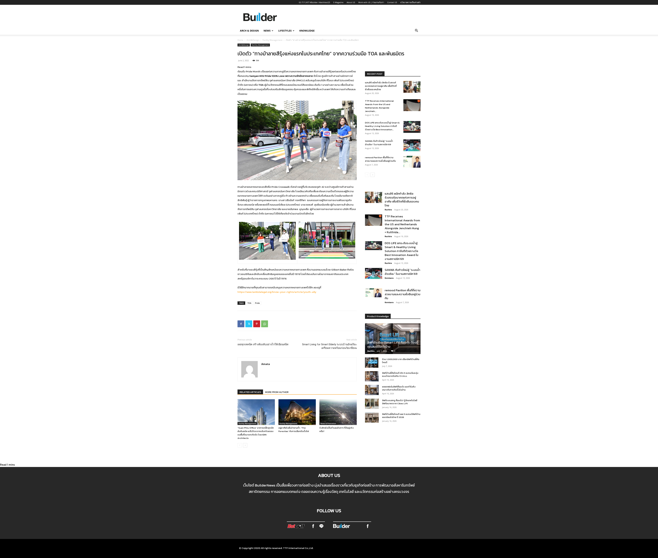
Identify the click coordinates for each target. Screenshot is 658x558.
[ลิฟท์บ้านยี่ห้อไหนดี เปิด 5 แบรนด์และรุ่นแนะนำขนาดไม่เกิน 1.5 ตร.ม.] (372, 376)
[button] (416, 31)
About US (351, 2)
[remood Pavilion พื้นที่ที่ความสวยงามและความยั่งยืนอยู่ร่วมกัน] (412, 162)
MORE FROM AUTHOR (277, 392)
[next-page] (245, 445)
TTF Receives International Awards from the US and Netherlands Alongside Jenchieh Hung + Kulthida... (402, 224)
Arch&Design (253, 40)
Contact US (392, 2)
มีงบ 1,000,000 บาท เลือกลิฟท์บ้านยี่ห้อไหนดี (400, 361)
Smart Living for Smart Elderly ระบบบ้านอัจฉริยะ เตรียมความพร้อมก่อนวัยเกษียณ (329, 346)
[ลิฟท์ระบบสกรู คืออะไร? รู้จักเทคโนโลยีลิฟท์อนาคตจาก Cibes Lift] (372, 404)
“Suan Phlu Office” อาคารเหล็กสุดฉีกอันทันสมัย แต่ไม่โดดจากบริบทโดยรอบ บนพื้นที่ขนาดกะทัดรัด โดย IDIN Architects (255, 433)
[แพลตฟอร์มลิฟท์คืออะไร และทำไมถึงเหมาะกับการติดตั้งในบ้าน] (372, 390)
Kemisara (389, 278)
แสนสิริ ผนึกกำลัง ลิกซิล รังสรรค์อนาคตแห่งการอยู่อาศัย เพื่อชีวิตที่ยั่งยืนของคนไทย (381, 86)
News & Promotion (328, 423)
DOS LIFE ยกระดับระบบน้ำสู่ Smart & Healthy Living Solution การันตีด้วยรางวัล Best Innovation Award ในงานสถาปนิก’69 (401, 251)
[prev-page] (239, 445)
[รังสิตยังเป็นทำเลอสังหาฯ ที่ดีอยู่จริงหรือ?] (338, 412)
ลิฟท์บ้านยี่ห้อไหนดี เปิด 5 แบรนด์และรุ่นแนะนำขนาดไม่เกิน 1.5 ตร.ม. (400, 374)
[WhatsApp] (264, 323)
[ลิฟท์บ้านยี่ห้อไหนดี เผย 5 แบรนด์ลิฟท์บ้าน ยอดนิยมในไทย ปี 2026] (372, 417)
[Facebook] (240, 323)
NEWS (267, 30)
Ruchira (388, 209)
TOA (249, 303)
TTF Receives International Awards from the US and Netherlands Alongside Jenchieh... (379, 106)
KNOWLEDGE (307, 30)
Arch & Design (249, 30)
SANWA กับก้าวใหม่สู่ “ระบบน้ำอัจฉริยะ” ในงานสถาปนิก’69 (379, 142)
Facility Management (272, 40)
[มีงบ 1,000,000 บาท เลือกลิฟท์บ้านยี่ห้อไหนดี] (372, 362)
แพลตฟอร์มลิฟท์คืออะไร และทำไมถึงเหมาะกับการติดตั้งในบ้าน (399, 388)
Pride (257, 303)
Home (240, 40)
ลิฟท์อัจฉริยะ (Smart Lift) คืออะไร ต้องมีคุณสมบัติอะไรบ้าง (392, 344)
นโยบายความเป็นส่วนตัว (410, 2)
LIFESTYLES (285, 30)
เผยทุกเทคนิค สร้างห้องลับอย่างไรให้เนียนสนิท (262, 344)
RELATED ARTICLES (250, 392)
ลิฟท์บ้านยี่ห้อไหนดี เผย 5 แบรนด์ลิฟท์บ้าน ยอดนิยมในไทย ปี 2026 (401, 415)
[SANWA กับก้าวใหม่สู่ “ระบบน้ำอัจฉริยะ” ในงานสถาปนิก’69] (412, 145)
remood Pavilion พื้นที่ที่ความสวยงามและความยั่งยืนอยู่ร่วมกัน (380, 159)
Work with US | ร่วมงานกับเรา (371, 2)
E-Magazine (338, 2)
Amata (265, 364)
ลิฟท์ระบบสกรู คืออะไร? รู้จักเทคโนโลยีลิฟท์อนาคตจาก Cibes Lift (399, 402)
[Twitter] (248, 323)
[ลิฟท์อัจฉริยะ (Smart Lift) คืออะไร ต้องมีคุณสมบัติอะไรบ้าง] (393, 338)
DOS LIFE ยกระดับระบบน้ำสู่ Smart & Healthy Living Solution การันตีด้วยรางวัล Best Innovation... (382, 126)
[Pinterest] (256, 323)
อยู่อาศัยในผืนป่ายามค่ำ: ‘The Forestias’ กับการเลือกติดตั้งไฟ (293, 429)
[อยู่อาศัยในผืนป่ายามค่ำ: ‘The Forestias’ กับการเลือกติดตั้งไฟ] (297, 412)
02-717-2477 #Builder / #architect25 (314, 2)
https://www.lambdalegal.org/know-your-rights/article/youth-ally (276, 292)
